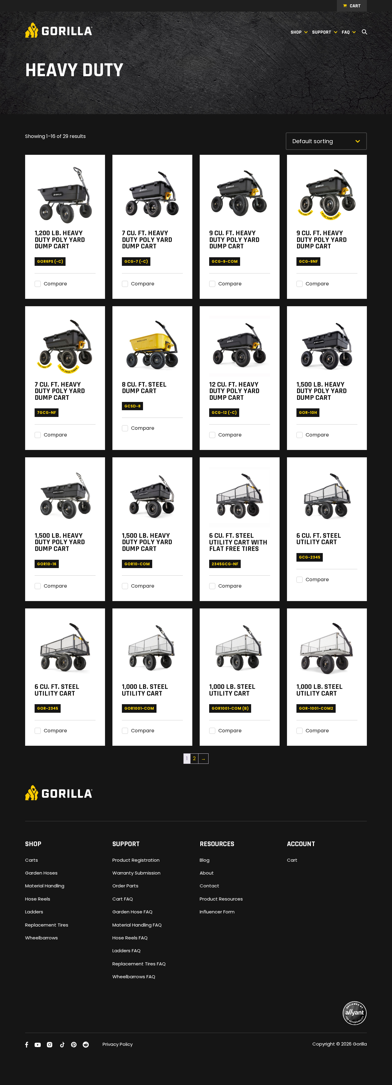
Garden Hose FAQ (132, 912)
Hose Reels (37, 899)
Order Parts (125, 885)
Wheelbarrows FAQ (133, 976)
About (207, 873)
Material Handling (44, 885)
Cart (355, 6)
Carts (31, 860)
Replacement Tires (46, 925)
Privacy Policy (118, 1044)
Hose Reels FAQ (130, 938)
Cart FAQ (122, 899)
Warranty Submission (136, 873)
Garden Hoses (41, 873)
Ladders (34, 912)
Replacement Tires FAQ (139, 964)
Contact (209, 885)
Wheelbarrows (41, 938)
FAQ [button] (346, 32)
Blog (204, 860)
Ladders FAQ (126, 950)
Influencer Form (217, 912)
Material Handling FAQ (137, 925)
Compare (55, 284)
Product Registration (136, 860)
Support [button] (321, 32)
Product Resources (221, 899)
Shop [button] (296, 32)
